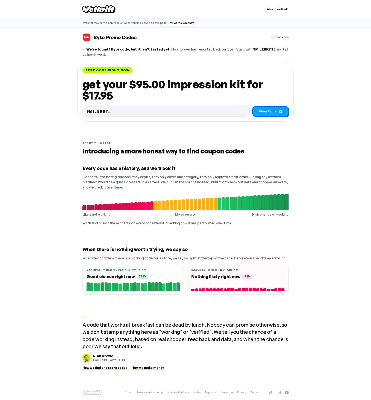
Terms (254, 392)
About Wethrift (278, 9)
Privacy (241, 392)
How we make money (181, 23)
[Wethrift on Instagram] (278, 392)
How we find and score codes (104, 367)
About (129, 392)
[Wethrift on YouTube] (286, 392)
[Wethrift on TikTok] (270, 392)
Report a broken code (219, 392)
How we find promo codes (184, 392)
